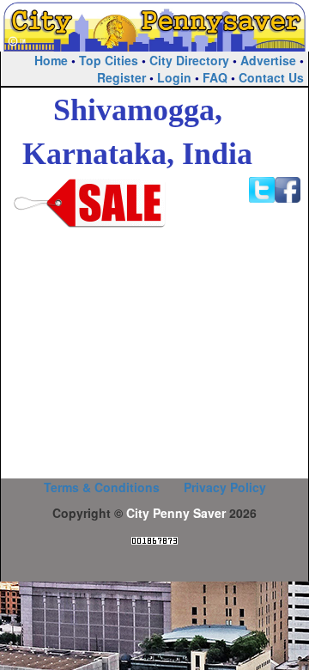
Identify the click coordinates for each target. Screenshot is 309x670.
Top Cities (108, 60)
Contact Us (271, 77)
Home (51, 60)
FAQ (215, 77)
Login (174, 77)
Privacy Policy (225, 487)
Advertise (268, 60)
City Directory (189, 60)
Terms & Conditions (102, 487)
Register (121, 77)
